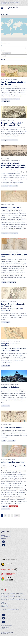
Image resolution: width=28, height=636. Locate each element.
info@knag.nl (4, 603)
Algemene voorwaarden (6, 625)
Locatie (3, 59)
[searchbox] (11, 53)
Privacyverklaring (5, 627)
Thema (3, 45)
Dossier (3, 50)
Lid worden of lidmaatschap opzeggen (10, 609)
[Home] (14, 7)
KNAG (2, 602)
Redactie (3, 535)
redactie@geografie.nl (6, 536)
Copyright (3, 538)
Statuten (3, 628)
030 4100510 (4, 605)
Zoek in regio (4, 14)
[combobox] (14, 48)
